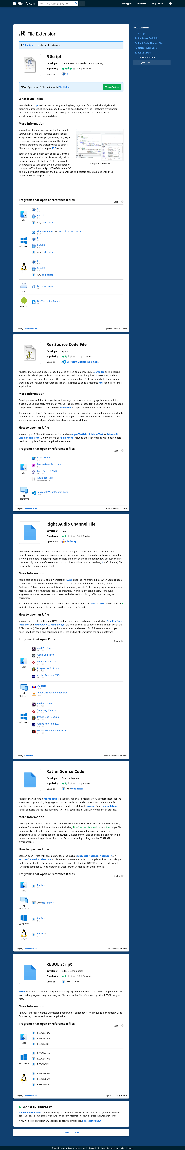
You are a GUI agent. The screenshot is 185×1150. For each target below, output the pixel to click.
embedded (65, 407)
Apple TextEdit (79, 434)
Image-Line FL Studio (48, 668)
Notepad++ (106, 855)
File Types (127, 3)
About (123, 1148)
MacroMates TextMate (49, 464)
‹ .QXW (66, 1132)
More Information (146, 57)
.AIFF (101, 603)
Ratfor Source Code (146, 47)
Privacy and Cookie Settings (109, 1148)
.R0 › (77, 1132)
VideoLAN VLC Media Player (49, 624)
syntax (90, 805)
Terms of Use (80, 1148)
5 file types (29, 45)
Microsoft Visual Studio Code (83, 361)
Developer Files (30, 329)
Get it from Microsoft (70, 231)
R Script (140, 33)
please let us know (91, 1120)
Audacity (71, 541)
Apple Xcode (66, 437)
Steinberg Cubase (46, 661)
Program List (144, 62)
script (35, 105)
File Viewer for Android (49, 301)
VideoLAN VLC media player (52, 692)
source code (50, 798)
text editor (47, 222)
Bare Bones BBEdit (47, 471)
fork (101, 382)
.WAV (92, 603)
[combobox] (58, 3)
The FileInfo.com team (30, 1112)
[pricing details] (122, 201)
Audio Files (28, 756)
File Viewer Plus (45, 231)
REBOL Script (143, 52)
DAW (69, 579)
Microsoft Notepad (87, 855)
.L (103, 562)
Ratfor (40, 885)
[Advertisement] (92, 15)
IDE (54, 148)
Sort (116, 202)
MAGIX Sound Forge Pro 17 (51, 730)
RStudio (41, 215)
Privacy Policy (92, 1148)
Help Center (157, 3)
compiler (99, 371)
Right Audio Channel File (148, 43)
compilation (110, 805)
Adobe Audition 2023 (48, 675)
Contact (130, 1148)
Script (22, 991)
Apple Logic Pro (45, 654)
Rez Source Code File (146, 38)
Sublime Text (96, 434)
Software (141, 3)
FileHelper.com (45, 286)
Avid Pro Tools (114, 620)
